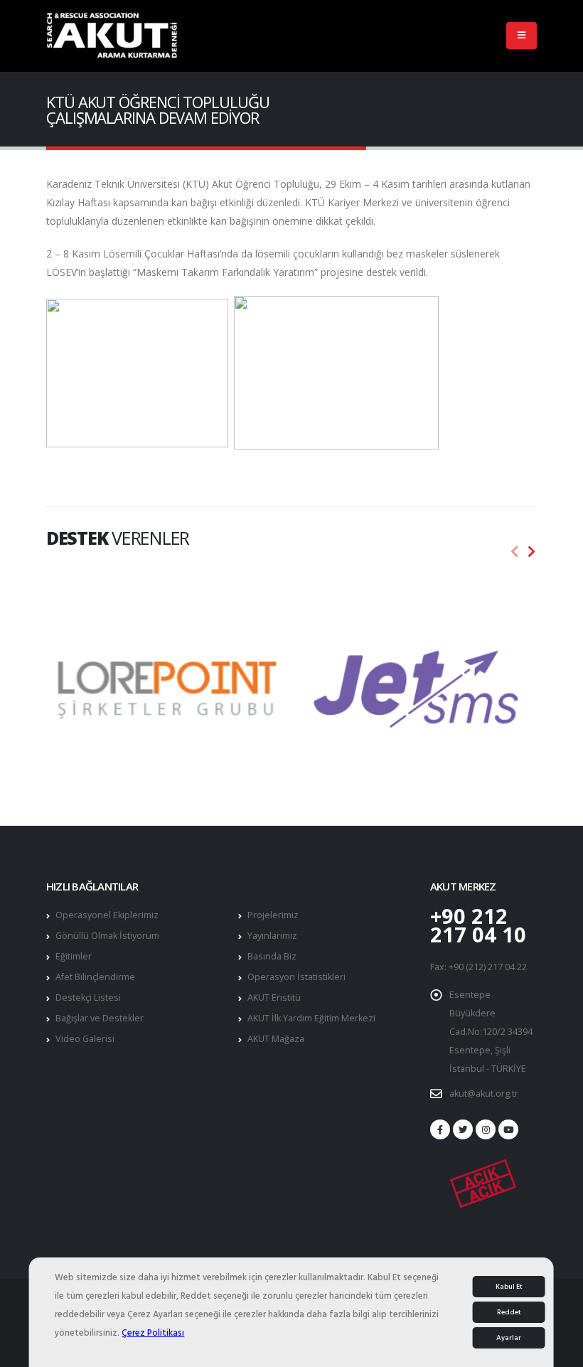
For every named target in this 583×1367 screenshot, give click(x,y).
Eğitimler (73, 956)
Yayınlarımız (272, 936)
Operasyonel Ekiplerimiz (107, 915)
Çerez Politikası (153, 1333)
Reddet (509, 1312)
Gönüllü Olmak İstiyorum (107, 936)
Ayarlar (508, 1338)
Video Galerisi (84, 1039)
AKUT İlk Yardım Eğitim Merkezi (311, 1018)
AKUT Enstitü (274, 997)
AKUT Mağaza (275, 1039)
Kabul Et (509, 1286)
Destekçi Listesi (88, 997)
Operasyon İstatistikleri (296, 977)
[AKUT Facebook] (440, 1129)
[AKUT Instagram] (486, 1129)
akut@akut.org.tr (483, 1093)
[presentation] (514, 552)
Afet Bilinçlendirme (95, 977)
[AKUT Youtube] (508, 1129)
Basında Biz (271, 956)
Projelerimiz (273, 915)
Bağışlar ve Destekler (99, 1018)
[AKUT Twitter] (463, 1129)
